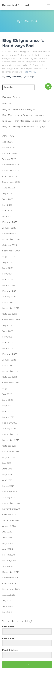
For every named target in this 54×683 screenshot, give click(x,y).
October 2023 (9, 314)
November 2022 (11, 371)
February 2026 (9, 153)
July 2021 (6, 463)
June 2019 (7, 606)
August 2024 (9, 256)
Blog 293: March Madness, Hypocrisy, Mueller (26, 120)
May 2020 (7, 543)
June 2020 (7, 537)
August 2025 (8, 187)
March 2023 (8, 348)
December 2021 (10, 434)
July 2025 (7, 193)
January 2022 (9, 428)
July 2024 (7, 262)
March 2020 (8, 554)
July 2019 (6, 600)
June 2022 (7, 400)
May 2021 (7, 474)
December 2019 (10, 572)
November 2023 (11, 308)
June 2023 (7, 331)
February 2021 (9, 491)
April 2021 (7, 480)
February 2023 (9, 354)
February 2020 (10, 560)
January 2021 (8, 497)
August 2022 (8, 388)
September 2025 (11, 182)
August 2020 (9, 526)
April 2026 (7, 141)
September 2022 (11, 382)
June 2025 (7, 199)
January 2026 (9, 159)
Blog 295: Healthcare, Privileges (18, 109)
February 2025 (9, 222)
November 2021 (10, 440)
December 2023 (11, 302)
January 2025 (9, 227)
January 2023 (9, 359)
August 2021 (8, 457)
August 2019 (8, 595)
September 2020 (11, 520)
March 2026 (8, 147)
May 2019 (7, 612)
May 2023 (7, 336)
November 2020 (11, 508)
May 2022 (7, 405)
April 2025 (7, 210)
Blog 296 (7, 103)
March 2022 (8, 417)
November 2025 (10, 170)
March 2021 (8, 486)
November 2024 (11, 239)
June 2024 (7, 268)
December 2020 (11, 503)
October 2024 (9, 245)
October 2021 (9, 445)
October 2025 (9, 176)
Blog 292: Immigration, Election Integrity (23, 126)
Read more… (29, 71)
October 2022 (9, 377)
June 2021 (7, 468)
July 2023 (7, 325)
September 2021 (11, 451)
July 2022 (7, 394)
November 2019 (10, 577)
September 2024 (11, 250)
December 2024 (11, 233)
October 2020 (9, 514)
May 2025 (7, 205)
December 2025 (10, 164)
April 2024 (7, 279)
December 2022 (11, 365)
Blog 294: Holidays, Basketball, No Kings (23, 115)
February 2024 (9, 291)
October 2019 (9, 583)
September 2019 (11, 589)
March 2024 (8, 285)
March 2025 (8, 216)
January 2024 (9, 296)
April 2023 (7, 342)
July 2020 (7, 531)
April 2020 (7, 549)
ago (28, 76)
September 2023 (11, 319)
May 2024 (7, 273)
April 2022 (7, 411)
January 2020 (9, 566)
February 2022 (9, 422)
